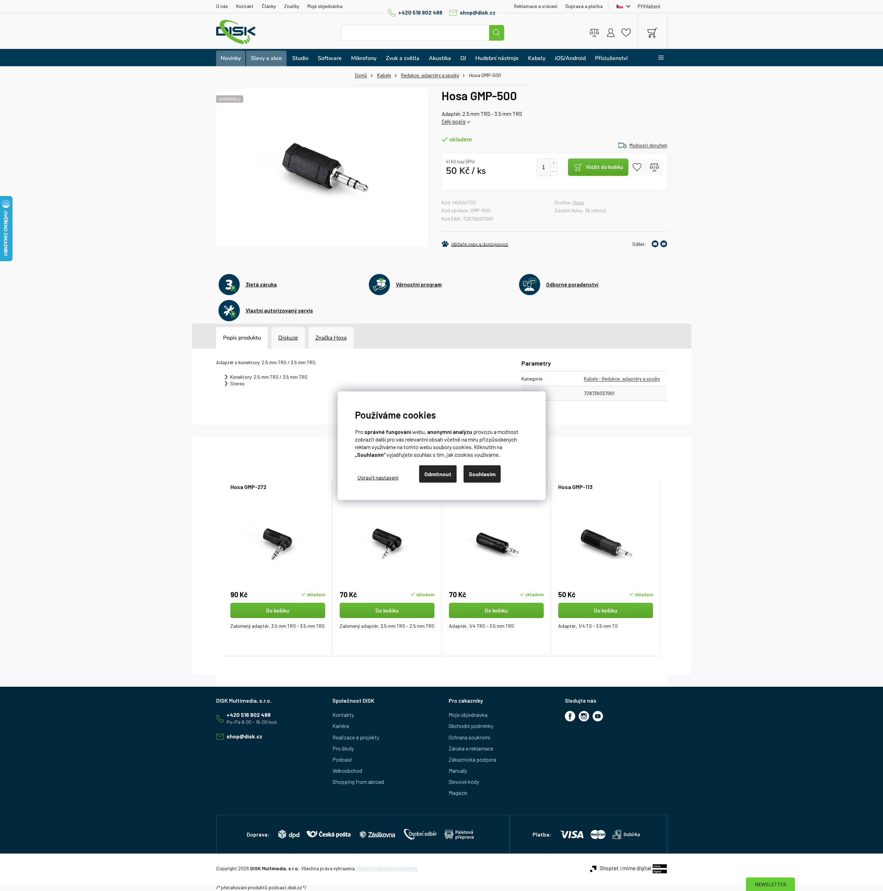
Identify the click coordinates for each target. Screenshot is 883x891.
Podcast (342, 759)
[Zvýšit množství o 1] (553, 163)
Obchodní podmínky (471, 725)
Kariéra (340, 725)
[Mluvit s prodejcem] (663, 243)
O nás (222, 6)
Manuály (458, 770)
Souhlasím (482, 473)
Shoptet (609, 868)
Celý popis (454, 121)
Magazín (458, 792)
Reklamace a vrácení (535, 6)
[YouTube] (598, 716)
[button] (277, 623)
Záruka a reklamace (471, 748)
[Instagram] (584, 716)
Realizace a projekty (355, 737)
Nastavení (377, 477)
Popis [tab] (230, 338)
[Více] (656, 57)
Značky (291, 6)
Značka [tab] (331, 338)
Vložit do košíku (604, 167)
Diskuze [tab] (288, 338)
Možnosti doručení (648, 145)
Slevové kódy (464, 781)
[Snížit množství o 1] (553, 172)
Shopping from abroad (358, 781)
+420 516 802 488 (420, 12)
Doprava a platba (584, 6)
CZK (621, 6)
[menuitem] (230, 58)
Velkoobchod (347, 770)
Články (269, 6)
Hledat (496, 33)
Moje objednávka (324, 6)
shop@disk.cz (477, 12)
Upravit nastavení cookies (387, 868)
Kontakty (343, 714)
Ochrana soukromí (469, 737)
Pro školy (343, 748)
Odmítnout (437, 473)
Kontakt (245, 6)
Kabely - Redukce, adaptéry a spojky (622, 379)
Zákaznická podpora (472, 759)
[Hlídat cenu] (475, 243)
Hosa (578, 202)
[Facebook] (570, 716)
